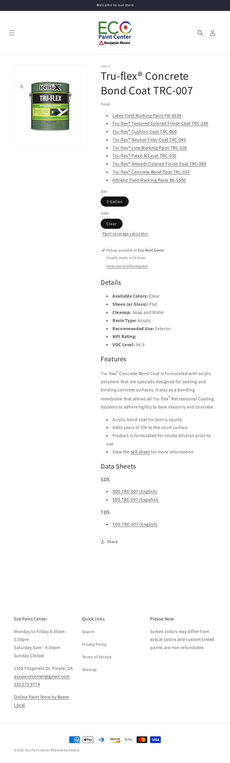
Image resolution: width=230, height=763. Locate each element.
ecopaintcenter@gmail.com (42, 676)
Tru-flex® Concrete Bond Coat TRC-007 (151, 172)
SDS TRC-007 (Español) (135, 499)
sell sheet (140, 452)
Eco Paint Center (38, 750)
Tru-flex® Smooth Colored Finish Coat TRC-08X (159, 164)
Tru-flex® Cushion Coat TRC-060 (144, 131)
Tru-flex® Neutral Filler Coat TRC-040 (149, 140)
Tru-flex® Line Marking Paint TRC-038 (149, 148)
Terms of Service (97, 656)
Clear (112, 223)
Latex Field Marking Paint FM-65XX (146, 115)
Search (88, 631)
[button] (12, 33)
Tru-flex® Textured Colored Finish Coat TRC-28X (160, 123)
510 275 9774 (27, 684)
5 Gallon (115, 201)
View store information (127, 266)
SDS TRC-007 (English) (134, 491)
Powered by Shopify (65, 750)
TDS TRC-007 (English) (135, 524)
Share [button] (112, 541)
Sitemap (89, 669)
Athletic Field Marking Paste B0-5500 (149, 180)
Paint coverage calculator (125, 233)
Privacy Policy (94, 644)
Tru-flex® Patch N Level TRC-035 (144, 156)
